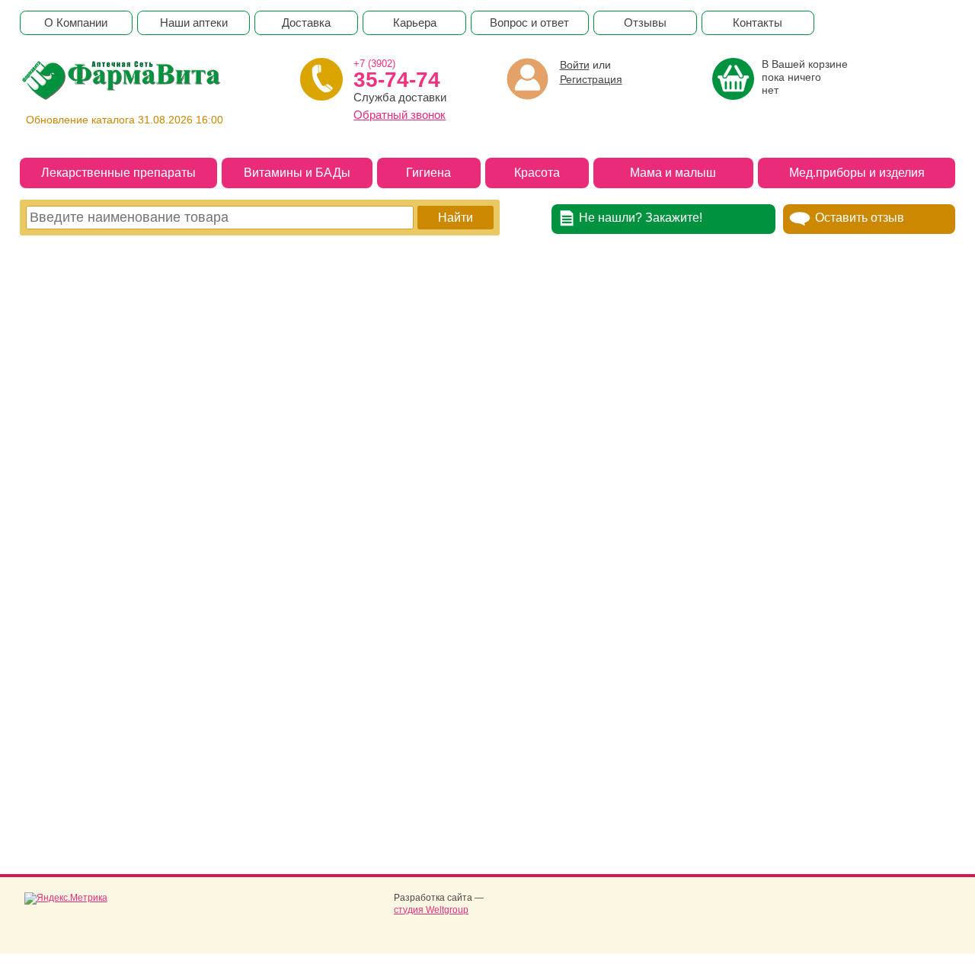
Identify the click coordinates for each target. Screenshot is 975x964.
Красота (537, 172)
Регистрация (591, 79)
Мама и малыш (673, 172)
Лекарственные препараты (118, 172)
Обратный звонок (399, 114)
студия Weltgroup (431, 910)
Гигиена (428, 172)
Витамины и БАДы (297, 172)
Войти (575, 65)
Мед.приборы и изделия (857, 172)
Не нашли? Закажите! (640, 217)
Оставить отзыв (859, 217)
